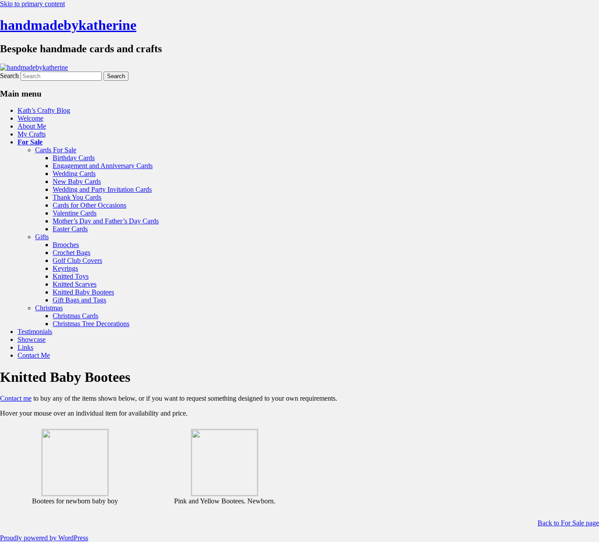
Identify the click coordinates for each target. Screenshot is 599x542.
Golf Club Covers (77, 260)
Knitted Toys (71, 276)
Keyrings (65, 268)
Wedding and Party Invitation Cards (102, 189)
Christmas (49, 308)
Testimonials (35, 331)
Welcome (30, 118)
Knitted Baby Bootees (83, 292)
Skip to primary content (32, 3)
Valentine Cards (74, 213)
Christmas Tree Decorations (91, 323)
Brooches (66, 244)
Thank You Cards (77, 197)
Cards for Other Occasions (89, 205)
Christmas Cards (75, 315)
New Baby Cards (77, 181)
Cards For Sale (55, 150)
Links (25, 347)
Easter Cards (70, 229)
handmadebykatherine (68, 25)
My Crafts (32, 134)
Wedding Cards (74, 173)
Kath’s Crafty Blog (44, 110)
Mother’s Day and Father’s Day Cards (106, 221)
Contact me (16, 398)
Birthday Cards (74, 158)
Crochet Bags (71, 252)
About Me (32, 126)
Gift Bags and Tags (79, 300)
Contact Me (34, 355)
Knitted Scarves (74, 284)
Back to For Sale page (568, 523)
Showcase (32, 339)
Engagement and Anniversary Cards (103, 165)
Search (9, 75)
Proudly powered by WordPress (44, 538)
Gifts (42, 236)
